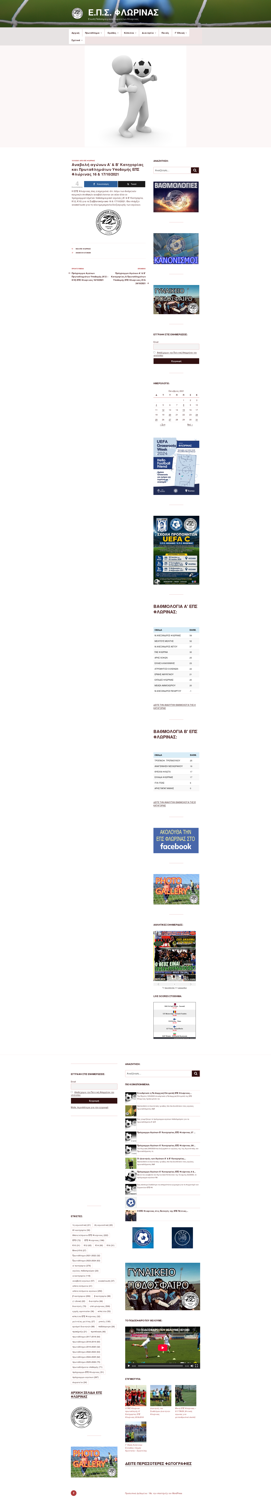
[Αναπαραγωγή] (128, 1365)
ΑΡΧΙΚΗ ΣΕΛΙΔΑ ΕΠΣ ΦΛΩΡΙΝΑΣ (86, 1394)
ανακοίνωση (106, 1280)
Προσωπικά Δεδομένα (136, 1493)
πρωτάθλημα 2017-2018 (86, 1336)
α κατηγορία (81, 1275)
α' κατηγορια (81, 1265)
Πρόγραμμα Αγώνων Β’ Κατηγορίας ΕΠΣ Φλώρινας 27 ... (166, 1132)
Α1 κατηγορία (81, 1230)
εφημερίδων (182, 988)
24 (197, 414)
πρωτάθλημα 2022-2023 (86, 1351)
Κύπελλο (129, 32)
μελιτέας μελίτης (83, 1321)
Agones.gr (185, 1038)
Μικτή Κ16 (79, 1250)
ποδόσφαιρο (106, 1326)
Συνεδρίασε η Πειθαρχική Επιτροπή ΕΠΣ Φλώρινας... (164, 1093)
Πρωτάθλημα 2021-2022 (86, 1255)
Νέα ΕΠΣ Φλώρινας (83, 249)
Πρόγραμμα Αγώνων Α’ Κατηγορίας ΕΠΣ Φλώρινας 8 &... (166, 1171)
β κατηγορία (102, 1296)
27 (170, 419)
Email (155, 342)
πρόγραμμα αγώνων (85, 1377)
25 (156, 419)
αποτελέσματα (82, 1285)
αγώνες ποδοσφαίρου (85, 1270)
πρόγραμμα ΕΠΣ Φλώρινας (88, 1372)
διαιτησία (96, 1301)
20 (170, 414)
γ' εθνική (78, 1301)
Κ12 (88, 1245)
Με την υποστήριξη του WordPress (165, 1493)
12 (163, 409)
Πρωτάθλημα (92, 32)
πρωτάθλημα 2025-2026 (86, 1362)
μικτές (105, 1321)
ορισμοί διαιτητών (83, 1326)
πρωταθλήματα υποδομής (87, 1367)
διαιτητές (79, 1306)
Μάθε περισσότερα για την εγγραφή (89, 1107)
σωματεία (79, 1382)
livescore (193, 1038)
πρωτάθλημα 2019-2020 (86, 1346)
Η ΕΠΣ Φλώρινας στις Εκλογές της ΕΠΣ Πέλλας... (162, 1210)
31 (197, 419)
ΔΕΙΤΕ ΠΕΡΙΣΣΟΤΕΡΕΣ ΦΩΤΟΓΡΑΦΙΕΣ (158, 1463)
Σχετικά (76, 40)
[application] (162, 1348)
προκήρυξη (79, 1331)
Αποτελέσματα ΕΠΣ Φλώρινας (90, 1235)
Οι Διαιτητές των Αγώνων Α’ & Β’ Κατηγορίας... (161, 1158)
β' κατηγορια (81, 1296)
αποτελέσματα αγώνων (87, 1291)
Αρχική (75, 32)
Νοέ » (190, 424)
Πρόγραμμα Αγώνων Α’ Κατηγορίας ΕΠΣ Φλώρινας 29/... (166, 1145)
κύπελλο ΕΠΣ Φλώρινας (86, 1316)
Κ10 (76, 1245)
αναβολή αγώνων (83, 253)
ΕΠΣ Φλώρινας (89, 160)
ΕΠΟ (76, 1240)
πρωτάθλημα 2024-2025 (86, 1356)
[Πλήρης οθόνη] (196, 1365)
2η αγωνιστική (103, 1225)
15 (184, 409)
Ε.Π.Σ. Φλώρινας (123, 12)
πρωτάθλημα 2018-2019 (86, 1341)
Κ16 (110, 1245)
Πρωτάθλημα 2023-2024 (86, 1260)
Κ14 (99, 1245)
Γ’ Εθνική (179, 32)
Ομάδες (112, 32)
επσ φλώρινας (100, 1306)
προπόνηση (98, 1331)
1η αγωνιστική (81, 1225)
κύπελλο (104, 1311)
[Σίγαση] (192, 1365)
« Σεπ (162, 424)
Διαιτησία (148, 32)
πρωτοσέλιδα (170, 988)
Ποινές (165, 32)
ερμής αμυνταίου (83, 1311)
